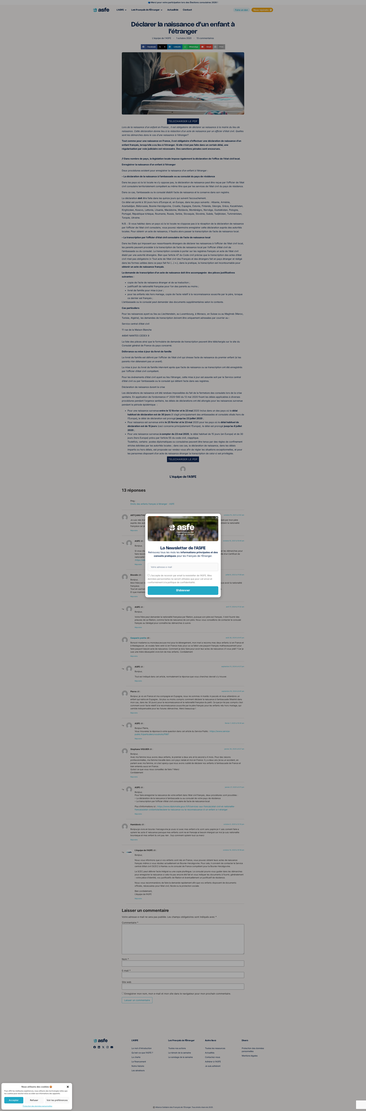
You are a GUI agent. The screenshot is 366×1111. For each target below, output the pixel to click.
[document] (183, 555)
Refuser (34, 1100)
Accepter (14, 1100)
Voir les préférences (57, 1100)
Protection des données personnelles (37, 1106)
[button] (67, 1086)
